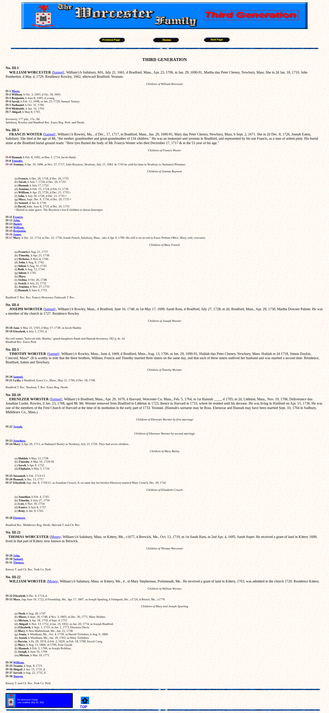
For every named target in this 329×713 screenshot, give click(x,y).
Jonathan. (19, 440)
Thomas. (18, 562)
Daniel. (17, 224)
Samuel (58, 72)
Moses (55, 537)
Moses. (16, 91)
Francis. (18, 217)
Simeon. (18, 676)
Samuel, (57, 399)
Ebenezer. (19, 517)
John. (16, 220)
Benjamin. (19, 230)
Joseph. (18, 426)
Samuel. (18, 376)
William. (18, 227)
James (17, 234)
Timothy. (17, 160)
